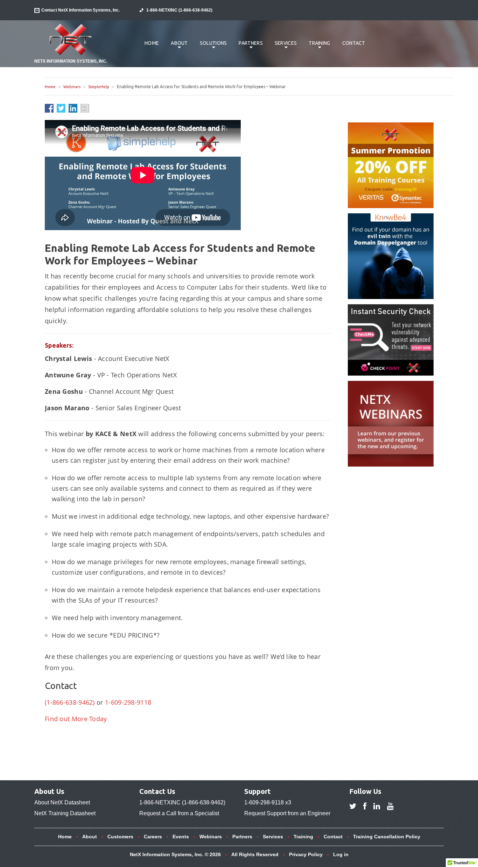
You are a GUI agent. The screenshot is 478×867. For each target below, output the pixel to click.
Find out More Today (76, 719)
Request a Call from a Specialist (179, 813)
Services (283, 46)
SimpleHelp (98, 87)
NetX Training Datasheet (65, 813)
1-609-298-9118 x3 (267, 802)
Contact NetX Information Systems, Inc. (80, 10)
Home (152, 43)
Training (316, 46)
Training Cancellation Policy (386, 836)
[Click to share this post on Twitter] (63, 108)
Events (181, 836)
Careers (153, 836)
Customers (120, 836)
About (177, 46)
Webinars (71, 87)
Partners (247, 46)
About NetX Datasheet (62, 802)
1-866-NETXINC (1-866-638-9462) (179, 10)
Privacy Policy (306, 854)
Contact (353, 43)
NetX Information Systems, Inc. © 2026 (175, 854)
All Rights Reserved (255, 854)
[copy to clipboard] (84, 108)
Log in (341, 854)
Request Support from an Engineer (287, 813)
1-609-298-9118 (128, 702)
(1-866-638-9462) (70, 702)
